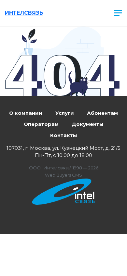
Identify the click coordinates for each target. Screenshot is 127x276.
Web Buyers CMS (63, 175)
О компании (25, 113)
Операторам (41, 124)
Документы (88, 124)
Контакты (63, 135)
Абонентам (102, 113)
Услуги (64, 113)
